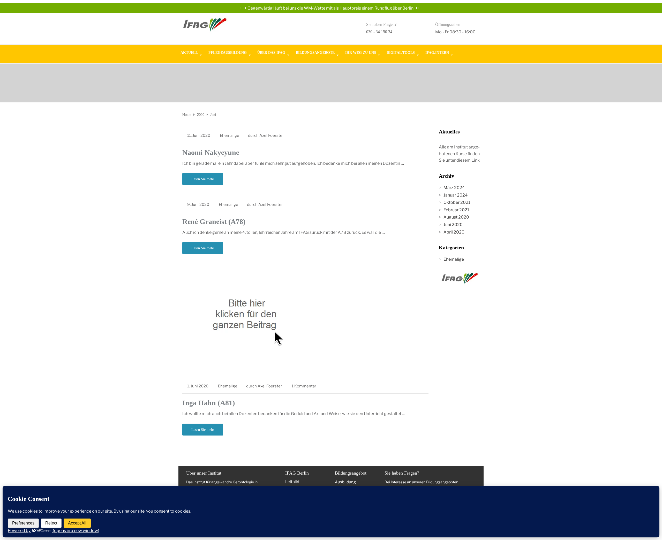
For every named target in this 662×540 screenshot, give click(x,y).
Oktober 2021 (456, 202)
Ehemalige (229, 135)
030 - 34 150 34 (379, 31)
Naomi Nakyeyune (210, 152)
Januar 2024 (455, 195)
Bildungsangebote (315, 52)
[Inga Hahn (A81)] (247, 321)
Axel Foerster (271, 135)
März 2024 (454, 187)
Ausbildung (345, 482)
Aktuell (189, 52)
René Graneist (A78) (213, 222)
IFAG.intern (437, 52)
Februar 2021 (456, 209)
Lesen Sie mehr (202, 179)
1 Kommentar (304, 386)
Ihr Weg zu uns (360, 52)
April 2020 (453, 232)
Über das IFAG (271, 52)
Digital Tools (401, 52)
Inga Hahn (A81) (208, 403)
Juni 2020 (453, 224)
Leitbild (292, 481)
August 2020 (456, 217)
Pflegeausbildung (227, 52)
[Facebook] (475, 50)
